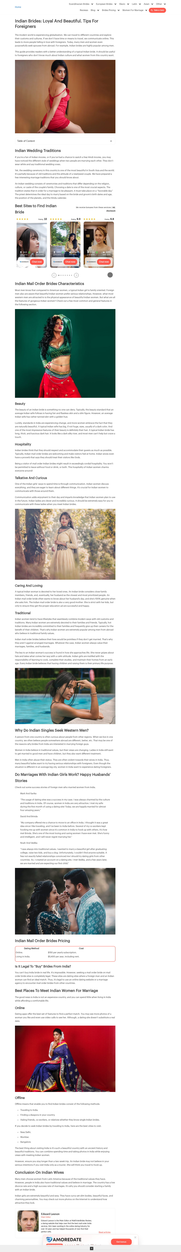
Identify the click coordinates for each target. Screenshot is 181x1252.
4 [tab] (65, 275)
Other (159, 4)
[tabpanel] (31, 244)
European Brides (104, 4)
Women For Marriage (132, 10)
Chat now (37, 262)
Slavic (122, 4)
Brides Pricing (109, 10)
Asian (146, 4)
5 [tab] (67, 275)
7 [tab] (71, 275)
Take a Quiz (159, 10)
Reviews (84, 10)
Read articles (105, 1232)
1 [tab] (58, 275)
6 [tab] (69, 275)
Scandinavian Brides (79, 4)
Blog (93, 10)
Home (18, 7)
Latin (134, 4)
